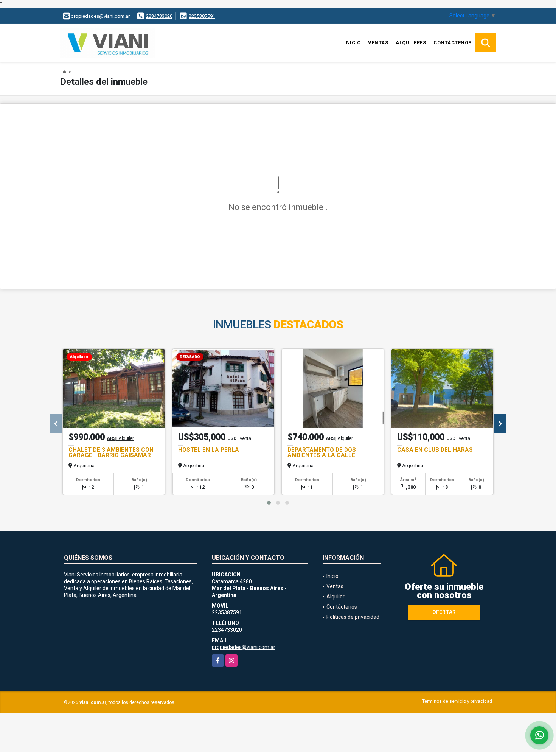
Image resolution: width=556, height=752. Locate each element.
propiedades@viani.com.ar (243, 647)
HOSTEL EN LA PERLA (208, 449)
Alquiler (335, 597)
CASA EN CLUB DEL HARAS (435, 449)
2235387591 (202, 16)
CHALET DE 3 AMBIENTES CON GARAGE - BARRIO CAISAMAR (111, 452)
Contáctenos (452, 42)
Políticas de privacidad (352, 617)
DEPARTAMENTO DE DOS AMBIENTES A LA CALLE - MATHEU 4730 (323, 455)
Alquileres (411, 42)
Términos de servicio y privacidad (457, 701)
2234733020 (159, 16)
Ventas (378, 42)
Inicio (352, 42)
